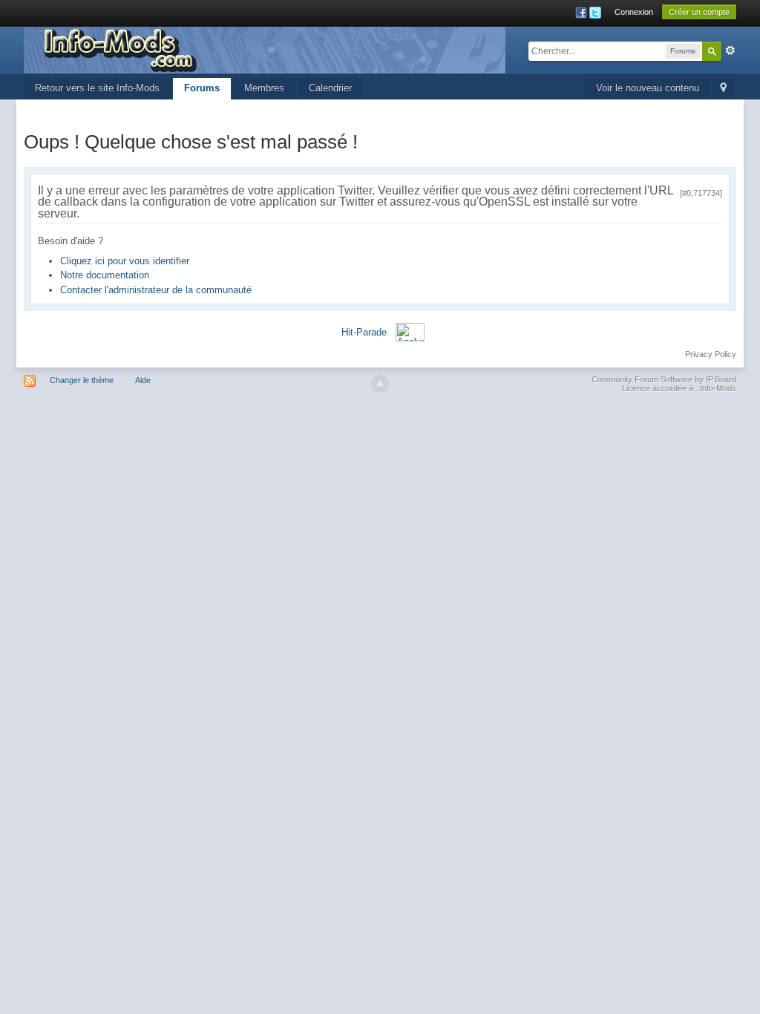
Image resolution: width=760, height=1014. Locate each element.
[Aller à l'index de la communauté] (264, 49)
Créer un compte (699, 11)
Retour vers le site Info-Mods (97, 88)
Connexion (634, 11)
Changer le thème (82, 380)
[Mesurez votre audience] (410, 331)
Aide (143, 380)
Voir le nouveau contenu (647, 88)
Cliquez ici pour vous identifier (124, 260)
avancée (730, 50)
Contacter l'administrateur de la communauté (156, 289)
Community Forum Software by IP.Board (664, 379)
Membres (264, 88)
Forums (202, 88)
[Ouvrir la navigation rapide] (723, 88)
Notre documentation (104, 275)
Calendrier (330, 88)
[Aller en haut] (380, 384)
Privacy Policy (710, 354)
